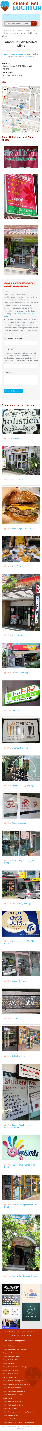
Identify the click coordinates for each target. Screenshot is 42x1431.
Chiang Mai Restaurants (10, 1346)
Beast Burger (17, 566)
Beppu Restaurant (19, 635)
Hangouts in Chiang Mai (10, 1353)
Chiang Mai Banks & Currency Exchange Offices (18, 1422)
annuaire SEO (21, 1428)
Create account (14, 1332)
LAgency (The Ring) (20, 748)
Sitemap (23, 1335)
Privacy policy (14, 1335)
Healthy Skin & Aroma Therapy (24, 1276)
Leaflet (17, 132)
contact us (30, 57)
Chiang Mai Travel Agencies (12, 1387)
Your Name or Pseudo (13, 338)
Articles (29, 1335)
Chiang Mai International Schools (13, 1405)
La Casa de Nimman (19, 479)
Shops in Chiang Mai (9, 1419)
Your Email (8, 349)
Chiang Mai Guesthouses (11, 1356)
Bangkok (27, 1384)
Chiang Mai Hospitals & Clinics (13, 1394)
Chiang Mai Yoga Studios (11, 1370)
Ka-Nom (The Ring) (20, 673)
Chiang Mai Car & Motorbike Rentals (14, 1391)
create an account (17, 54)
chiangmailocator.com (13, 1426)
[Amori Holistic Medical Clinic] (21, 157)
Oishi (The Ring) (18, 1056)
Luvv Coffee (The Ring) (21, 904)
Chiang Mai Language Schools (13, 1401)
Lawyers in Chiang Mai (10, 1408)
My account (25, 1332)
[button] (21, 107)
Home (4, 30)
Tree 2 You (16, 710)
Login (6, 54)
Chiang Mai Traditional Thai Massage (15, 1367)
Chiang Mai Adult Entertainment (13, 1384)
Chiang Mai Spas (8, 1363)
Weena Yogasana (19, 823)
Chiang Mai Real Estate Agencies (13, 1381)
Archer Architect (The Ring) (22, 786)
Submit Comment (13, 391)
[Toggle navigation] (7, 16)
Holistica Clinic (16, 439)
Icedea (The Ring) (19, 981)
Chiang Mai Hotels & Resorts (12, 1360)
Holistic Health (15, 30)
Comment (8, 372)
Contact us (33, 1332)
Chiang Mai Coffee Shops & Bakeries (15, 1349)
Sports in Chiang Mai (9, 1377)
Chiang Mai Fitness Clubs (11, 1374)
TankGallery (16, 1018)
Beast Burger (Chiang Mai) (23, 529)
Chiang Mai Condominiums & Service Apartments (19, 1412)
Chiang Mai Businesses (10, 1415)
